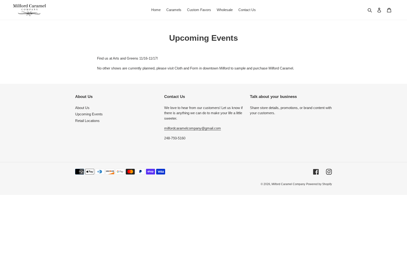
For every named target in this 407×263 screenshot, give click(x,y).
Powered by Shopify (319, 184)
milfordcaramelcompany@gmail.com (192, 128)
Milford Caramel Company (288, 184)
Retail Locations (87, 121)
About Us (82, 108)
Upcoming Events (89, 114)
